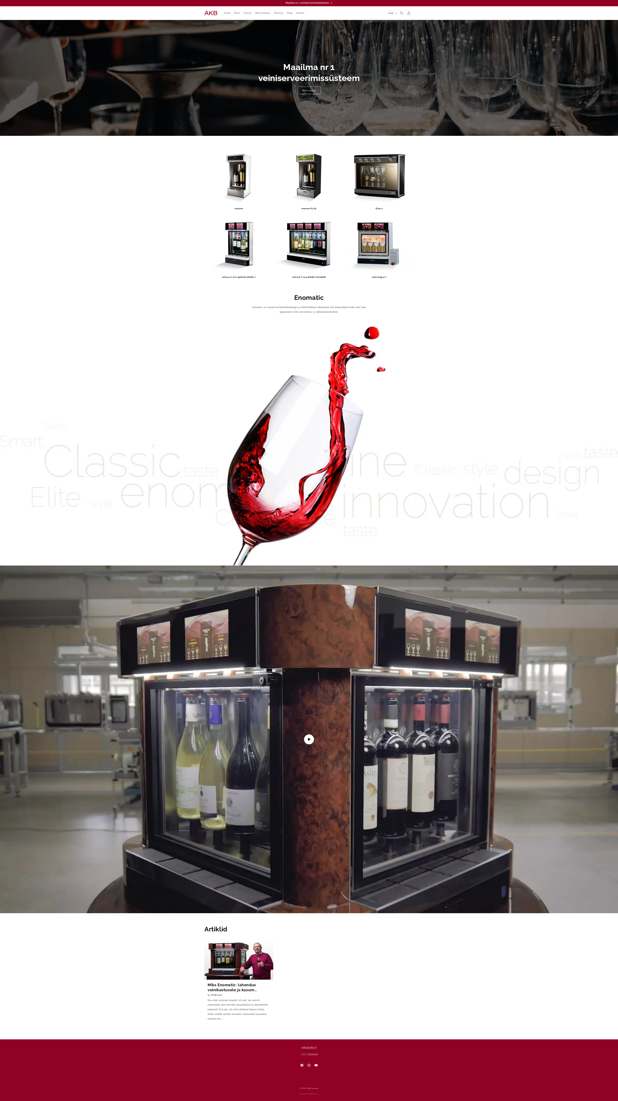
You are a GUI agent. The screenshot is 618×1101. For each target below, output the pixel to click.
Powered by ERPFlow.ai (309, 1094)
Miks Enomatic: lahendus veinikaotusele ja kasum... (232, 987)
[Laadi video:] (309, 739)
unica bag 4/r (379, 277)
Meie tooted (309, 90)
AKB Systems (312, 1088)
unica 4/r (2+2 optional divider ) (239, 277)
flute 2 (379, 208)
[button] (401, 13)
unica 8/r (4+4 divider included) (309, 277)
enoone (239, 208)
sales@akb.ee (308, 1047)
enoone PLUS (309, 208)
